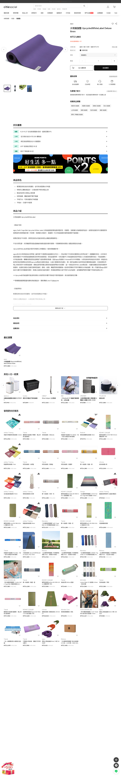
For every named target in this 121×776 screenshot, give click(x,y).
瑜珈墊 (18, 18)
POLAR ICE (102, 396)
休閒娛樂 (6, 18)
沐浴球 (53, 9)
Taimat (25, 432)
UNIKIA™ (44, 396)
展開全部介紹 (59, 308)
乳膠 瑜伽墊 (93, 110)
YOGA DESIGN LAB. (10, 580)
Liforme (101, 462)
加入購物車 (82, 68)
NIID (62, 396)
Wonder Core (65, 609)
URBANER (83, 396)
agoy (5, 359)
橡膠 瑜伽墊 (103, 110)
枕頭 (49, 9)
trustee (25, 396)
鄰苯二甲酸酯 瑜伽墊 (77, 114)
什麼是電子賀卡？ (112, 91)
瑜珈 (12, 18)
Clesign (82, 491)
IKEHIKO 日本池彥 (104, 432)
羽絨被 (44, 9)
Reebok (82, 432)
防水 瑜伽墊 (107, 106)
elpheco (6, 396)
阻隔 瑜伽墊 (84, 110)
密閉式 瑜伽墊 (97, 106)
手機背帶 (64, 9)
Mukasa (44, 550)
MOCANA (83, 580)
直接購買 (106, 68)
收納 (34, 9)
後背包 (59, 9)
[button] (7, 88)
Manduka (45, 521)
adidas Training (8, 432)
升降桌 (39, 9)
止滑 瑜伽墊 (74, 110)
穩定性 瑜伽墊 (75, 106)
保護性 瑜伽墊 (86, 106)
